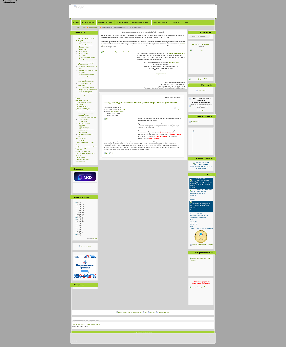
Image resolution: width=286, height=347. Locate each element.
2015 (78, 223)
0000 (78, 235)
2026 (78, 203)
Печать (180, 109)
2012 (78, 229)
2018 (78, 218)
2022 (78, 210)
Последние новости (117, 111)
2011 (78, 231)
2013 (78, 227)
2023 (78, 208)
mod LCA (95, 238)
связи (165, 70)
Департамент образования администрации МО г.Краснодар (204, 191)
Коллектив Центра (122, 22)
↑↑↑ (209, 336)
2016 (78, 222)
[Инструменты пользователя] (175, 108)
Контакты (176, 22)
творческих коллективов (176, 53)
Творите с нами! (161, 74)
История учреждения (105, 22)
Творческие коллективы (140, 22)
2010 (78, 233)
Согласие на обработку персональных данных (86, 324)
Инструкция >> (201, 110)
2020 (78, 214)
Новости (122, 109)
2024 (78, 206)
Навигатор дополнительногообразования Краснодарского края (201, 103)
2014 (78, 225)
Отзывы (185, 22)
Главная (76, 22)
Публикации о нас (88, 22)
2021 (78, 212)
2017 (78, 220)
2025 (78, 204)
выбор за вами (174, 62)
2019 (78, 216)
